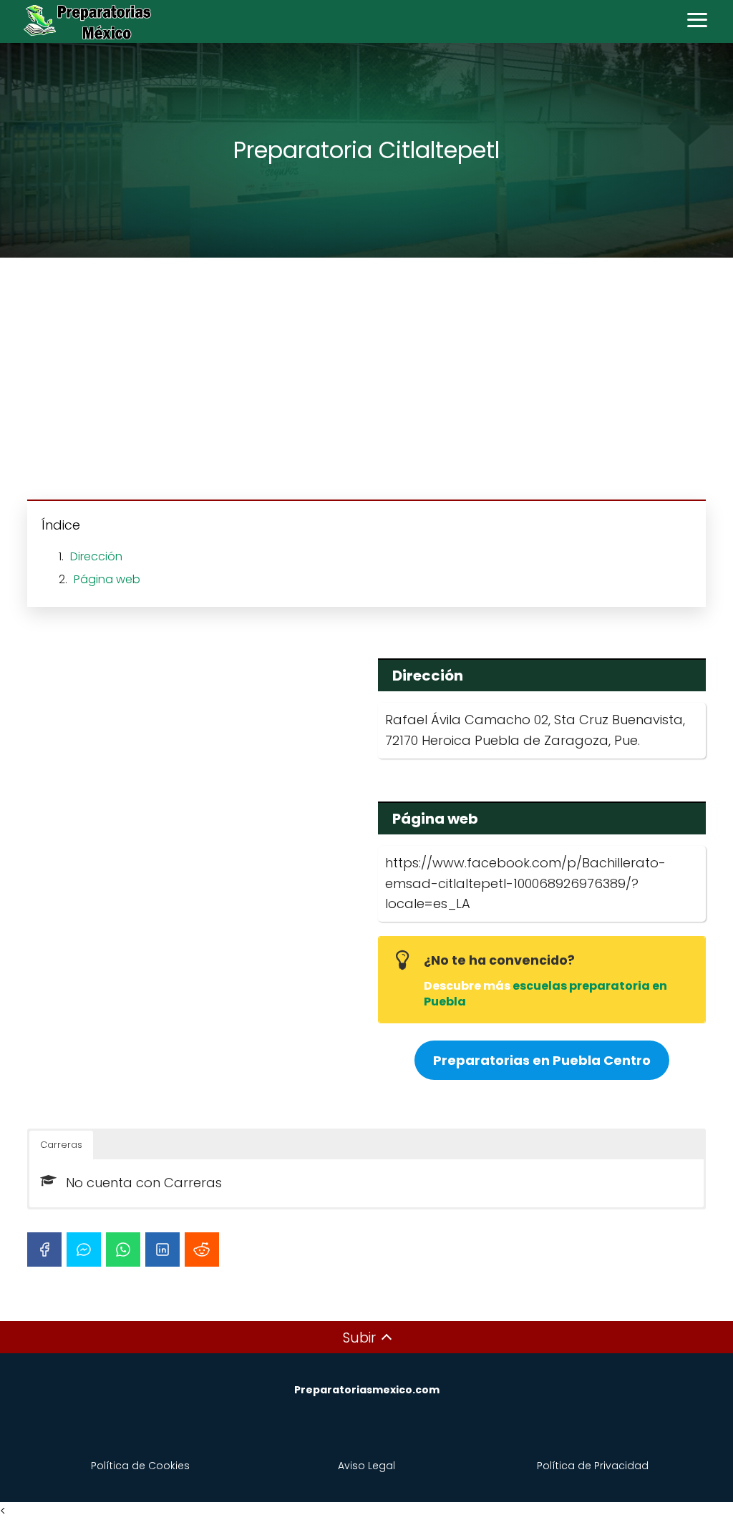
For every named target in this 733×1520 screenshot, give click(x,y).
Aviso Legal (366, 1465)
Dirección (96, 556)
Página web (107, 579)
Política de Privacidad (593, 1465)
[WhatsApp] (123, 1249)
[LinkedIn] (162, 1249)
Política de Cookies (140, 1465)
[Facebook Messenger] (84, 1249)
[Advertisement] (366, 381)
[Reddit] (202, 1249)
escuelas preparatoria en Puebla (545, 994)
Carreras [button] (61, 1144)
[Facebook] (44, 1249)
